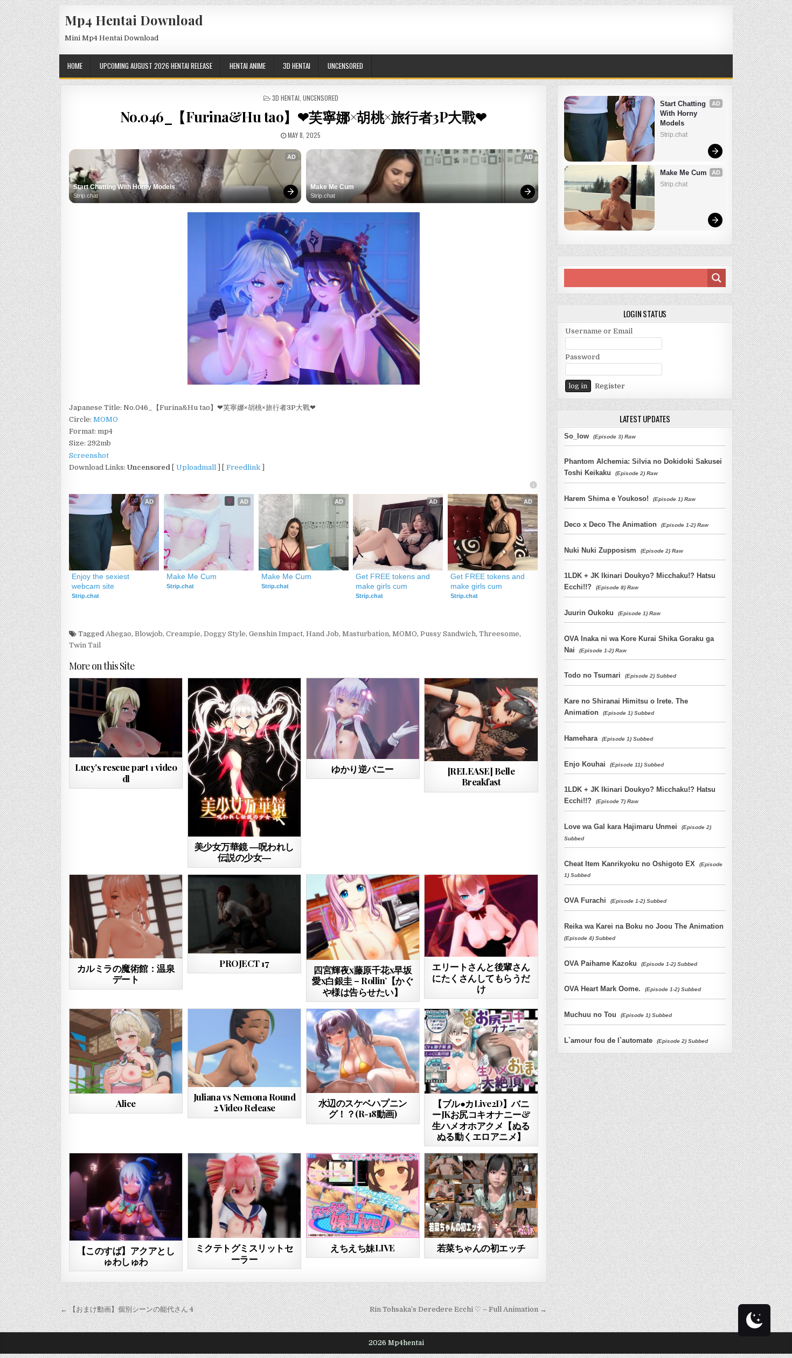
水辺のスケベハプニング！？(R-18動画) (362, 1108)
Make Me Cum (332, 187)
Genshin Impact (276, 634)
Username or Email (599, 331)
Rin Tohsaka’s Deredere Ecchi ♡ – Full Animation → (458, 1309)
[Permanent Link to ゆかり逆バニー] (363, 718)
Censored (263, 704)
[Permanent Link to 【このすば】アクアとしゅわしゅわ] (126, 1196)
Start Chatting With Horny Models (124, 187)
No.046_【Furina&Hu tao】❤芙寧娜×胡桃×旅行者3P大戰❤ (303, 116)
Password (582, 357)
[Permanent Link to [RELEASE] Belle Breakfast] (481, 719)
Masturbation (365, 634)
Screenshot (89, 455)
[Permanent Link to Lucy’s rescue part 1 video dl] (126, 717)
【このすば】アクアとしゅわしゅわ (126, 1255)
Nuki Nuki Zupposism (600, 550)
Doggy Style (225, 634)
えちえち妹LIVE (362, 1247)
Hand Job (322, 634)
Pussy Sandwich (448, 634)
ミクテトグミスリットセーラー (245, 1253)
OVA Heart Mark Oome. (602, 989)
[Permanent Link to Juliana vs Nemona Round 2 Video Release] (244, 1048)
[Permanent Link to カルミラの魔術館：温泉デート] (126, 916)
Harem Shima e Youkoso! (606, 499)
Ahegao (118, 634)
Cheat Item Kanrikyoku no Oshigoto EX (629, 864)
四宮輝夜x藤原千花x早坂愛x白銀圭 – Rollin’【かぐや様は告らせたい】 (362, 981)
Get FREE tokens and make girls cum (394, 581)
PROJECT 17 (244, 963)
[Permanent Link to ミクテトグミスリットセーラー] (244, 1195)
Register (610, 386)
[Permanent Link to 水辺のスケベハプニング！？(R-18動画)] (363, 1051)
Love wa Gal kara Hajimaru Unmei (620, 827)
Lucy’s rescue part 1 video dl (126, 772)
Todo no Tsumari (592, 675)
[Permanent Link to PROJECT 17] (244, 914)
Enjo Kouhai (585, 764)
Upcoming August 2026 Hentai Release (156, 65)
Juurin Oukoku (589, 613)
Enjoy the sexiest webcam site (101, 581)
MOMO (105, 419)
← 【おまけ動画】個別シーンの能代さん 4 (126, 1309)
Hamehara (581, 738)
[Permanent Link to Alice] (126, 1051)
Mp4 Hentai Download (134, 20)
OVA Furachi (585, 900)
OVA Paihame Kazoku (600, 963)
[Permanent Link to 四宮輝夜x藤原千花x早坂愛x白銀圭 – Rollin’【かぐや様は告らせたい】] (363, 917)
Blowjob (149, 634)
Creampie (183, 634)
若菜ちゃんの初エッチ (481, 1247)
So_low (576, 436)
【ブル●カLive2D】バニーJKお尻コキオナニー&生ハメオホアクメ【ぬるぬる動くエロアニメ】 (481, 1119)
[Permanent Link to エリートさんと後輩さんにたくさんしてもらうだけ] (481, 916)
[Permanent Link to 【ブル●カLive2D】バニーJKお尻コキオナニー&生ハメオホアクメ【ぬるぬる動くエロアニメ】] (481, 1051)
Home (74, 65)
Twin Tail (85, 645)
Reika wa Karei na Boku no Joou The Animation (644, 926)
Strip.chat (85, 195)
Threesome (499, 634)
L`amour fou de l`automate (608, 1040)
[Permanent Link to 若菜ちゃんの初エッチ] (481, 1195)
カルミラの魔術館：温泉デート (126, 973)
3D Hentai (296, 65)
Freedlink (243, 467)
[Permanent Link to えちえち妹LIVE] (363, 1195)
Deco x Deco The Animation (610, 524)
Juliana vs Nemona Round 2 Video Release (244, 1102)
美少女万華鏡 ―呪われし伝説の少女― (244, 851)
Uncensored (345, 65)
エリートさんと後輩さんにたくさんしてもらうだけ (481, 977)
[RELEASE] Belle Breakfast (481, 776)
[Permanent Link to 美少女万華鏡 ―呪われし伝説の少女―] (244, 757)
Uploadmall (196, 467)
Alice (126, 1103)
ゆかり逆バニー (362, 769)
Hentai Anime (248, 65)
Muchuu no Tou (590, 1015)
